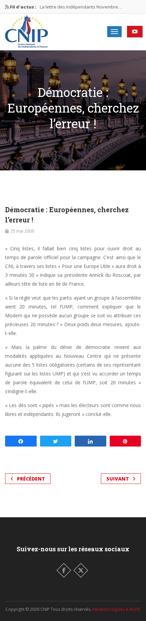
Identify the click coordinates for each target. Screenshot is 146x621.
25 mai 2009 (22, 231)
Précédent (31, 478)
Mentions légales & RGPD (116, 609)
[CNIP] (26, 31)
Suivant (117, 478)
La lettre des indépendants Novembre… (81, 7)
